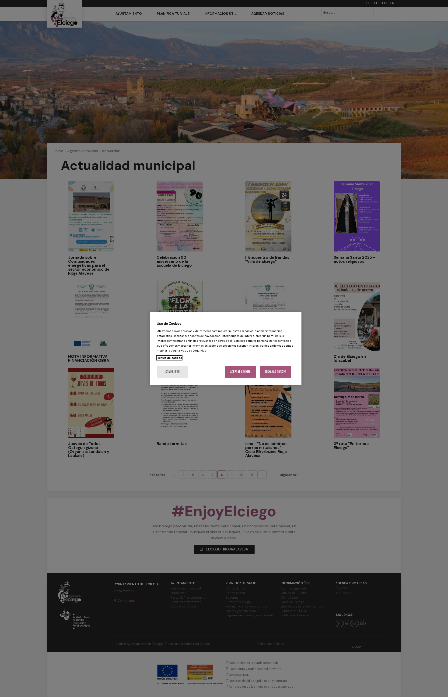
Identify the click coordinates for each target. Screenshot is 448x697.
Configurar (172, 372)
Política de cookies (169, 358)
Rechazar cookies (275, 372)
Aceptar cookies (240, 372)
